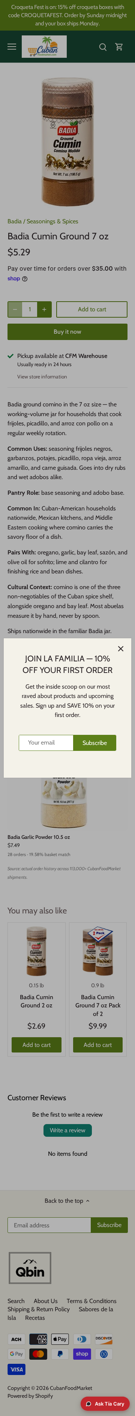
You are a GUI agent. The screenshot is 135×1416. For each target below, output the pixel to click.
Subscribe (94, 742)
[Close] (120, 649)
